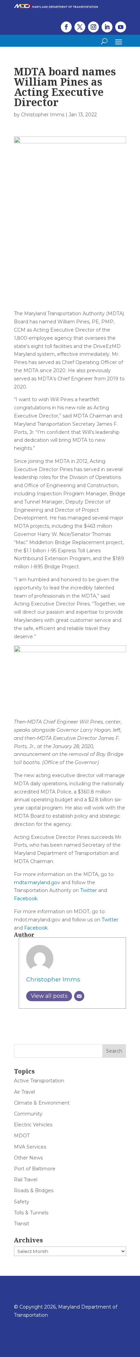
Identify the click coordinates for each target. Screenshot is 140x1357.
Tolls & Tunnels (31, 1213)
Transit (21, 1224)
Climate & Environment (42, 1103)
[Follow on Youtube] (120, 26)
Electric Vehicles (33, 1125)
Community (28, 1114)
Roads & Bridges (33, 1190)
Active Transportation (39, 1081)
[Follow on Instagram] (93, 26)
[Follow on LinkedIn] (107, 26)
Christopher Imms (42, 115)
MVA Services (30, 1147)
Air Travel (24, 1092)
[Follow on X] (79, 26)
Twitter (88, 890)
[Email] (79, 996)
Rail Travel (25, 1180)
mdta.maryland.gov (37, 882)
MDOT (22, 1136)
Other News (28, 1158)
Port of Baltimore (34, 1169)
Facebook (25, 898)
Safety (21, 1202)
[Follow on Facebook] (66, 26)
